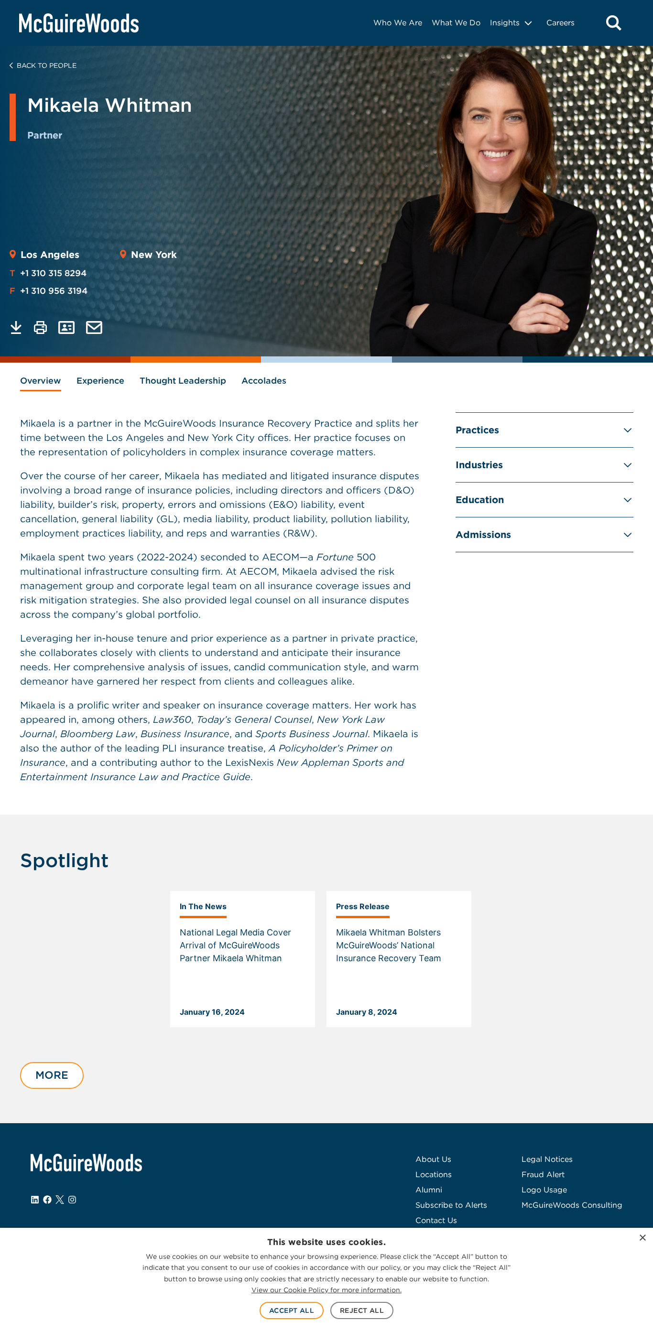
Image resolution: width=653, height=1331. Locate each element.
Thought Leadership (183, 381)
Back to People (46, 65)
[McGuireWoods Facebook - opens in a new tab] (47, 1199)
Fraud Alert (543, 1174)
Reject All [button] (362, 1310)
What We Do (456, 22)
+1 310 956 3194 (48, 291)
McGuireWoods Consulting (572, 1205)
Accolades (263, 381)
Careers (560, 22)
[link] (242, 959)
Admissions (483, 534)
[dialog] (326, 1279)
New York (154, 254)
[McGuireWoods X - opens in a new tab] (59, 1199)
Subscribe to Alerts (451, 1205)
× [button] (642, 1238)
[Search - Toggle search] (614, 23)
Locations (433, 1174)
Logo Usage (544, 1189)
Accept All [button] (291, 1310)
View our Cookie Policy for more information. (326, 1290)
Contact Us (436, 1220)
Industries (479, 465)
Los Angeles (50, 254)
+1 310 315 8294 (48, 273)
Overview (40, 381)
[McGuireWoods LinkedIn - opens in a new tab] (35, 1199)
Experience (100, 381)
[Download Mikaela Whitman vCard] (66, 327)
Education (480, 499)
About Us (433, 1159)
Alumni (428, 1189)
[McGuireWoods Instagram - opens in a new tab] (72, 1199)
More (51, 1075)
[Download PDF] (16, 327)
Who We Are (397, 22)
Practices (477, 430)
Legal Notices (547, 1159)
